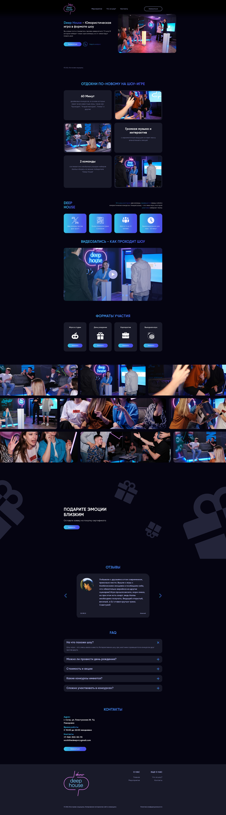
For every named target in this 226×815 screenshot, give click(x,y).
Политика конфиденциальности (151, 807)
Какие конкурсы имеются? (84, 678)
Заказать (75, 345)
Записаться (153, 9)
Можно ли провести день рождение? (91, 659)
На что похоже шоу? (80, 642)
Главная (136, 777)
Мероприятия (97, 9)
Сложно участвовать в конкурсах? (90, 688)
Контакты (124, 9)
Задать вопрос (95, 44)
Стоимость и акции (79, 668)
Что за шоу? (111, 9)
